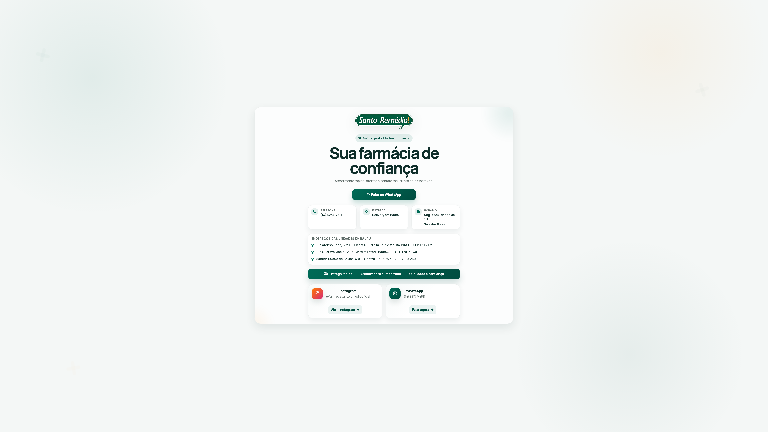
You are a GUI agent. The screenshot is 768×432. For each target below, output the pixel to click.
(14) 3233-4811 (331, 215)
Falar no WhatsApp (386, 194)
